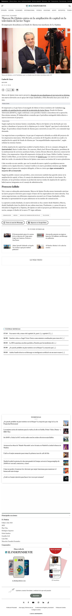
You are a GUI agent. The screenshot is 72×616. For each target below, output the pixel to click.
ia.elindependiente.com (19, 580)
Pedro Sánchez (6, 533)
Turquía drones (54, 1)
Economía (18, 10)
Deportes (61, 10)
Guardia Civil (6, 536)
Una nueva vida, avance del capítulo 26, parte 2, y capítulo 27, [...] (30, 333)
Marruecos (44, 1)
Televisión (46, 215)
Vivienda (69, 1)
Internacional (29, 10)
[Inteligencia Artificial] (19, 577)
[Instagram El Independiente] (38, 602)
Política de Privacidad (11, 607)
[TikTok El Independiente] (48, 603)
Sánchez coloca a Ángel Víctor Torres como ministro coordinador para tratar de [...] (36, 338)
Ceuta (19, 1)
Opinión (4, 10)
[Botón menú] (2, 6)
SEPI (3, 525)
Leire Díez (5, 539)
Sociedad (47, 10)
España (11, 10)
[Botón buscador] (70, 6)
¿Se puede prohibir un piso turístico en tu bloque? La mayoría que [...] (32, 348)
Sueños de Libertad (26, 1)
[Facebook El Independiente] (28, 602)
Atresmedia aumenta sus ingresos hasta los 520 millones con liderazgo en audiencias (56, 236)
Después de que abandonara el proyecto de (49, 95)
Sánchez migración (36, 1)
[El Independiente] (36, 6)
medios (16, 215)
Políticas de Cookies (61, 607)
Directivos (5, 15)
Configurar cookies (36, 609)
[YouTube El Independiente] (33, 602)
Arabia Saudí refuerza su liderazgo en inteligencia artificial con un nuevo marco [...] (37, 352)
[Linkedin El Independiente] (43, 602)
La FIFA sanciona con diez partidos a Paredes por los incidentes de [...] (32, 343)
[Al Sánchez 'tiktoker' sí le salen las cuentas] (40, 248)
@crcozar (4, 82)
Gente (54, 10)
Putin (49, 1)
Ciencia (39, 10)
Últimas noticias (13, 1)
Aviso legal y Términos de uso (26, 607)
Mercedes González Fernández (11, 541)
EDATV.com (42, 157)
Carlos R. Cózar (7, 79)
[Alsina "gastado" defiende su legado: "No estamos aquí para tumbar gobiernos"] (7, 248)
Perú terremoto (62, 1)
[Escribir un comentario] (17, 90)
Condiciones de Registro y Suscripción (44, 607)
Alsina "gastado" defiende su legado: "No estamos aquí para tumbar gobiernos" (23, 247)
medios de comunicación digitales (30, 215)
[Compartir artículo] (3, 90)
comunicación (7, 215)
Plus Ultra (5, 528)
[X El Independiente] (23, 602)
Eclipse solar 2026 (7, 523)
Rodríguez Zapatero (8, 531)
